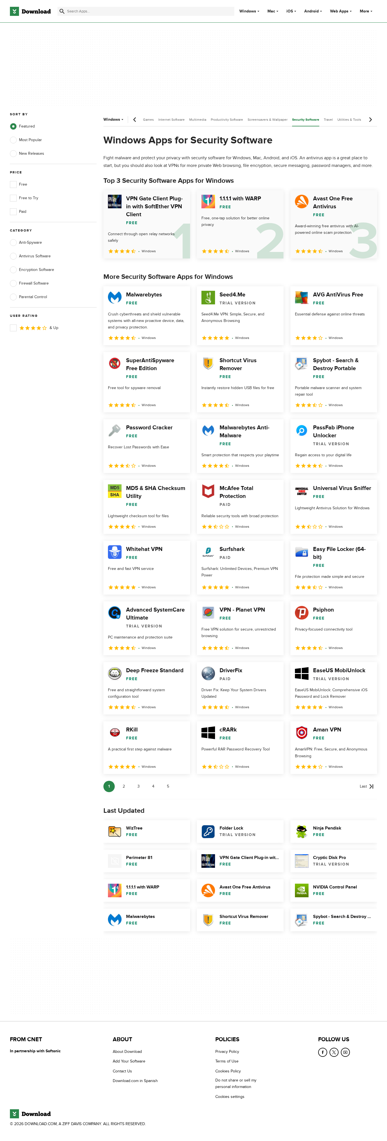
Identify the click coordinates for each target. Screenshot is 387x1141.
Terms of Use (227, 1061)
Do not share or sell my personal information (235, 1083)
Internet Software (171, 120)
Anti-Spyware (30, 242)
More (364, 11)
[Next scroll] (370, 119)
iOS (289, 11)
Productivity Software (227, 120)
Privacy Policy (227, 1051)
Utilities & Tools (349, 120)
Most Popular (30, 139)
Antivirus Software (35, 256)
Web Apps (339, 11)
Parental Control (33, 296)
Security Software (305, 120)
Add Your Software (129, 1061)
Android (311, 11)
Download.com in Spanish (135, 1080)
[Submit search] (62, 11)
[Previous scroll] (135, 119)
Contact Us (122, 1071)
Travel (328, 120)
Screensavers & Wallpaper (268, 120)
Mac (271, 11)
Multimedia (197, 120)
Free (23, 184)
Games (148, 120)
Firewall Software (34, 283)
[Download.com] (30, 11)
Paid (22, 211)
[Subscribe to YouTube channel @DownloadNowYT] (345, 1052)
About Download (127, 1051)
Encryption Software (36, 269)
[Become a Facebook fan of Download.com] (322, 1052)
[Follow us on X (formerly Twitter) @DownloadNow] (334, 1052)
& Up (54, 327)
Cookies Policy (228, 1071)
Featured (27, 126)
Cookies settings (229, 1096)
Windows (247, 11)
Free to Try (28, 198)
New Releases (31, 153)
